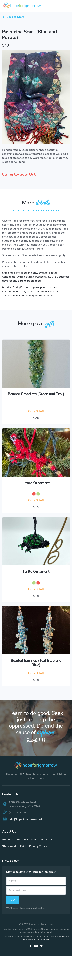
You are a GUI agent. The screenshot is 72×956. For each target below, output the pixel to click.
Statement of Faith (14, 846)
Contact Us (46, 839)
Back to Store (15, 17)
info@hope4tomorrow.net (25, 819)
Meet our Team (26, 839)
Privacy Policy (38, 846)
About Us (8, 839)
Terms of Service (41, 939)
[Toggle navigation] (67, 6)
